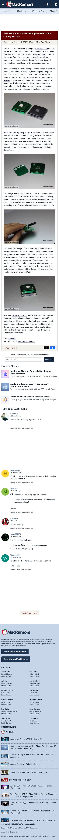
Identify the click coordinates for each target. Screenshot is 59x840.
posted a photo (41, 48)
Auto (43, 836)
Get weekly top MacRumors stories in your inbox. (29, 355)
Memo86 (14, 489)
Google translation (32, 132)
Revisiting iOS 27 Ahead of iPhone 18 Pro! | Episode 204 (33, 820)
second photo (40, 54)
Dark (52, 836)
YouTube (10, 732)
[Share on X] (46, 347)
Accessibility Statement (9, 832)
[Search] (51, 4)
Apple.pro (12, 338)
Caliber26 (14, 414)
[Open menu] (3, 4)
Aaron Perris (34, 718)
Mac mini (7, 11)
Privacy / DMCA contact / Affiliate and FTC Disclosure (19, 828)
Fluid (31, 836)
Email (3, 676)
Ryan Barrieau (35, 709)
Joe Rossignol (51, 376)
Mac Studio (21, 11)
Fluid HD (37, 836)
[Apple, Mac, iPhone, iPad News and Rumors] (19, 7)
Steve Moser (5, 718)
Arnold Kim (5, 671)
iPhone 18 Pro (38, 11)
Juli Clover (51, 389)
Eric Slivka (45, 42)
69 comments (10, 348)
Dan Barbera (5, 709)
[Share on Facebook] (52, 347)
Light (47, 836)
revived (7, 80)
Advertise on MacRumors (16, 659)
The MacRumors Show (20, 780)
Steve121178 (15, 534)
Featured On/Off (7, 836)
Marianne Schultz (36, 700)
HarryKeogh (15, 470)
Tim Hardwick (34, 690)
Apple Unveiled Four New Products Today (30, 397)
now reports (13, 132)
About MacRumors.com (15, 651)
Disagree (29, 428)
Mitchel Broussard (8, 690)
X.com (8, 676)
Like (23, 428)
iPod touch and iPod (26, 341)
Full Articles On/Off (21, 836)
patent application (19, 315)
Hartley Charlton (7, 700)
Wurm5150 (14, 555)
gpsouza (14, 519)
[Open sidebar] (56, 4)
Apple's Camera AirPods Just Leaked (25, 764)
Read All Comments (29, 613)
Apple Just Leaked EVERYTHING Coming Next (29, 772)
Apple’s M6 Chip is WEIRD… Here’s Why (26, 739)
